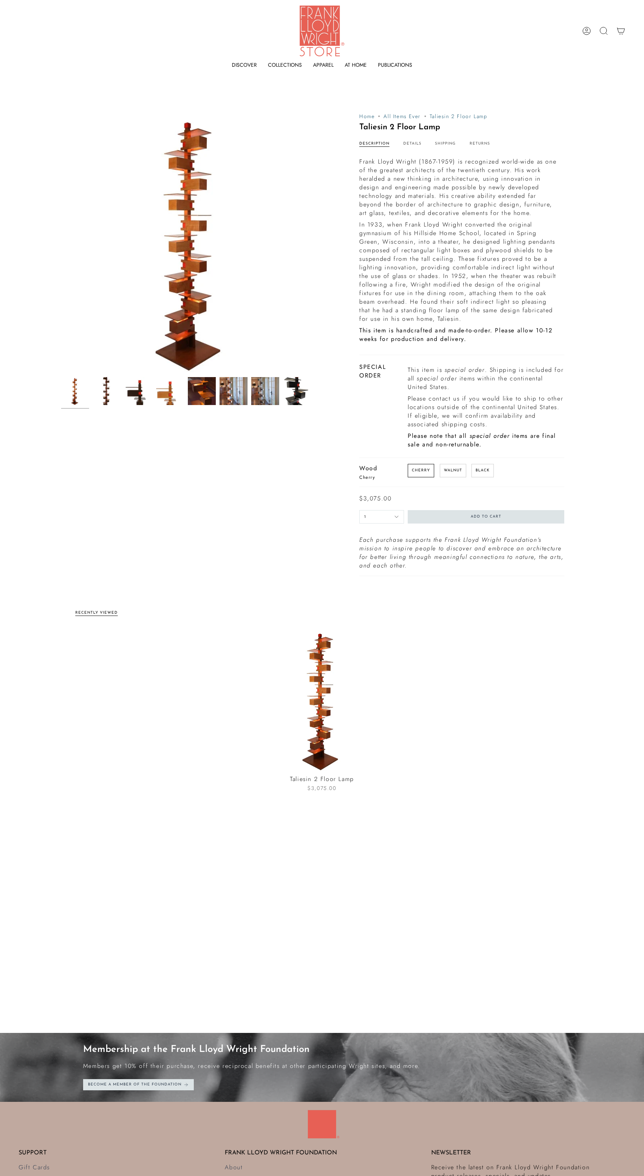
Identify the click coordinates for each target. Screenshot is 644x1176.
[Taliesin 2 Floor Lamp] (322, 700)
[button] (244, 65)
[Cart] (620, 31)
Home (367, 116)
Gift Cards (34, 1167)
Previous (61, 242)
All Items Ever (401, 116)
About (234, 1167)
